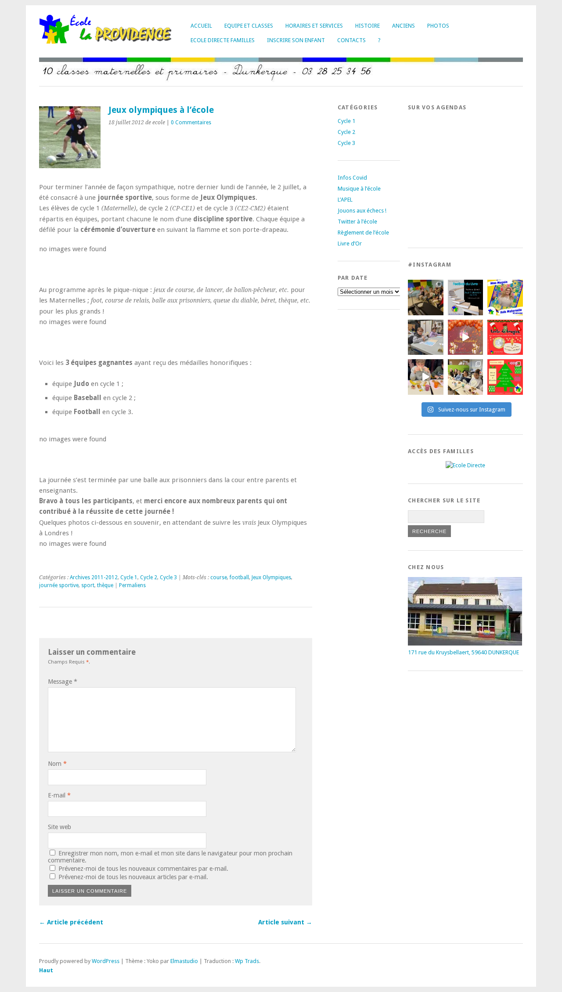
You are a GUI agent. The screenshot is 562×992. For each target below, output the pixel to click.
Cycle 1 (128, 577)
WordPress (105, 961)
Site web (59, 826)
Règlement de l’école (363, 232)
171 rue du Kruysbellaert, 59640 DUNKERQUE (463, 652)
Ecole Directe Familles (223, 40)
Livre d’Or (350, 243)
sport (87, 585)
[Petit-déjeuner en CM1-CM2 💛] (425, 377)
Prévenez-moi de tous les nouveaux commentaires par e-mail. (143, 868)
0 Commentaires (191, 122)
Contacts (351, 40)
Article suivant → (285, 922)
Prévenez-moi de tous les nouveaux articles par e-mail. (133, 876)
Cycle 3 (168, 577)
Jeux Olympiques (271, 577)
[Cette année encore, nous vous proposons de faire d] (505, 377)
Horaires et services (314, 25)
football (239, 577)
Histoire (367, 25)
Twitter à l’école (357, 221)
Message (62, 681)
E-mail (59, 795)
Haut (46, 970)
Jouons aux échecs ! (362, 210)
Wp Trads (247, 961)
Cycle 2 (148, 577)
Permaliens (132, 585)
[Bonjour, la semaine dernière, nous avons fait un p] (465, 377)
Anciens (403, 25)
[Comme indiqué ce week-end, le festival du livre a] (465, 297)
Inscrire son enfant (296, 40)
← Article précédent (71, 922)
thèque (105, 585)
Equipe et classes (248, 25)
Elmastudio (184, 961)
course (218, 577)
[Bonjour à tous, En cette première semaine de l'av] (465, 337)
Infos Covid (352, 177)
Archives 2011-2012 (94, 577)
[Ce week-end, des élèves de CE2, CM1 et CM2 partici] (425, 337)
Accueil (201, 25)
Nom (57, 763)
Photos (438, 25)
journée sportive (59, 585)
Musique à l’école (359, 188)
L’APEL (345, 199)
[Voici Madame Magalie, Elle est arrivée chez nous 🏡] (505, 297)
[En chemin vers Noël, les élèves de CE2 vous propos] (505, 337)
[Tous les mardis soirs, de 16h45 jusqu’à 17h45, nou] (425, 297)
